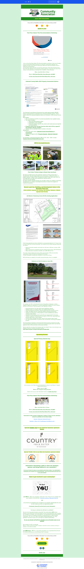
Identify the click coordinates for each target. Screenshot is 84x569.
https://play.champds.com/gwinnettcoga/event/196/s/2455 (36, 329)
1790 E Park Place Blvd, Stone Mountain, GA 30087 (43, 74)
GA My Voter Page (52, 391)
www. (24, 530)
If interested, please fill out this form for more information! (42, 506)
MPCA (27, 530)
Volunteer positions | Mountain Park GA (49, 498)
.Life (30, 530)
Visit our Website (42, 543)
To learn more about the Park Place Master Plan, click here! (42, 76)
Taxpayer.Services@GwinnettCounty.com (33, 138)
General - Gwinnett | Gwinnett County (42, 419)
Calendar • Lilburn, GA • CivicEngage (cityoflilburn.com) (42, 421)
